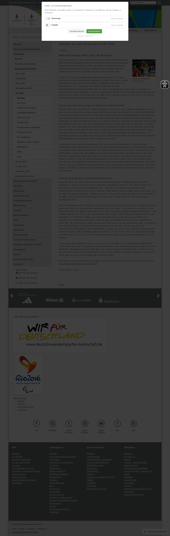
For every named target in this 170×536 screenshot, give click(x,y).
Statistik (55, 25)
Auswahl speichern (77, 31)
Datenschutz (89, 36)
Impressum (80, 36)
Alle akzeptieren (94, 31)
